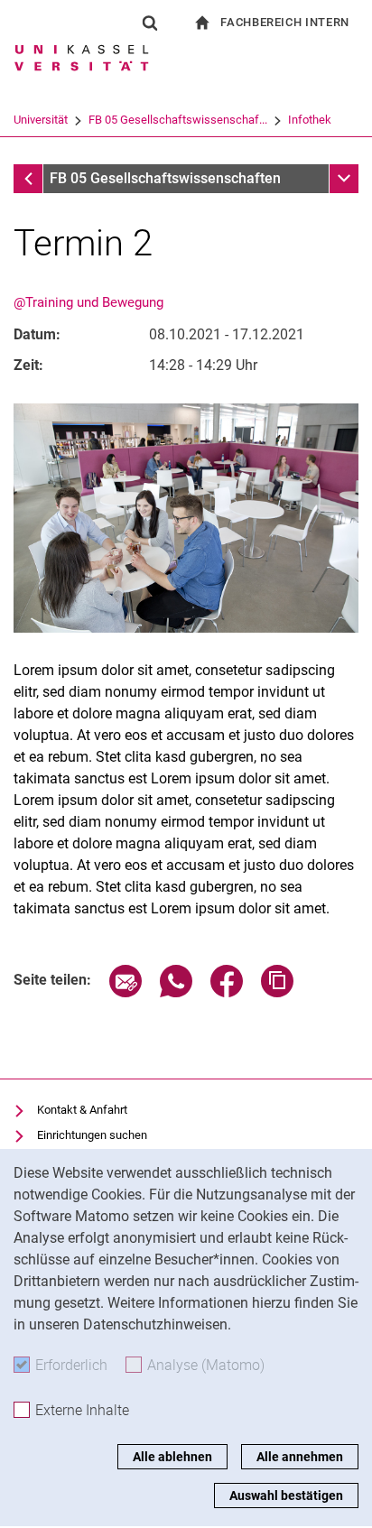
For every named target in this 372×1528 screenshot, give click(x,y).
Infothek (309, 119)
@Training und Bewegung (88, 302)
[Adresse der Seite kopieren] (277, 992)
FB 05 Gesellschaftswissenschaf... (177, 119)
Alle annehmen (299, 1456)
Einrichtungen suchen (92, 1135)
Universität (41, 119)
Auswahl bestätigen (286, 1495)
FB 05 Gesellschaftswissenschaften (165, 178)
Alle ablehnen (172, 1456)
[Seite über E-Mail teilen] (125, 992)
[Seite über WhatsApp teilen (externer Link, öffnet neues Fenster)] (176, 992)
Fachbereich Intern (284, 22)
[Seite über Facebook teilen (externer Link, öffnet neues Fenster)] (226, 992)
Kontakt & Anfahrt (82, 1109)
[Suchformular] (150, 23)
